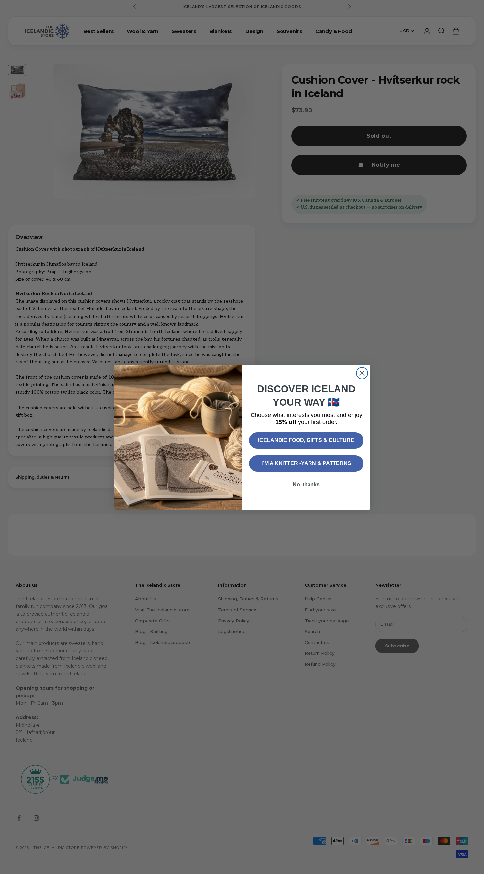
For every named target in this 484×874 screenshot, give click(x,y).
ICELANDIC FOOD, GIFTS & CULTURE (306, 440)
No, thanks (306, 484)
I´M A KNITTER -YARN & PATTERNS (306, 463)
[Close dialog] (362, 373)
